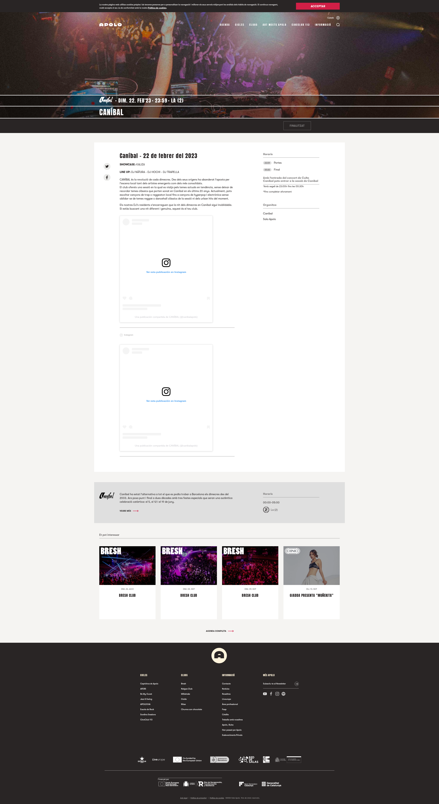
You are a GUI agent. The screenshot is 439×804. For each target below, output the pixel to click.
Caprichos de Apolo (149, 683)
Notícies (225, 689)
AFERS (143, 689)
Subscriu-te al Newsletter (274, 683)
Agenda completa (216, 631)
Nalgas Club (186, 689)
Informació (323, 25)
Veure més (126, 511)
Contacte (226, 683)
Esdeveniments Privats (232, 735)
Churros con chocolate (191, 709)
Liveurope (226, 699)
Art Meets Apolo (275, 25)
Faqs (224, 709)
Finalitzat (297, 125)
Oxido (184, 699)
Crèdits (225, 714)
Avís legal (183, 798)
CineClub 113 (301, 25)
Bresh (183, 683)
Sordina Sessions (148, 714)
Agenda (225, 25)
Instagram (128, 335)
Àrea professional (230, 704)
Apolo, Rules (227, 725)
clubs (253, 25)
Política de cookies (157, 8)
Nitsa (183, 704)
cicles (239, 25)
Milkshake (185, 694)
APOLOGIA (145, 704)
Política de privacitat (199, 798)
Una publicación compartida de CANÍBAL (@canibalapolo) (166, 317)
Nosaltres (226, 694)
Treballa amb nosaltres (232, 719)
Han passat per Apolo (232, 730)
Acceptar (318, 6)
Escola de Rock (147, 709)
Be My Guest (146, 694)
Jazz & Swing (146, 699)
